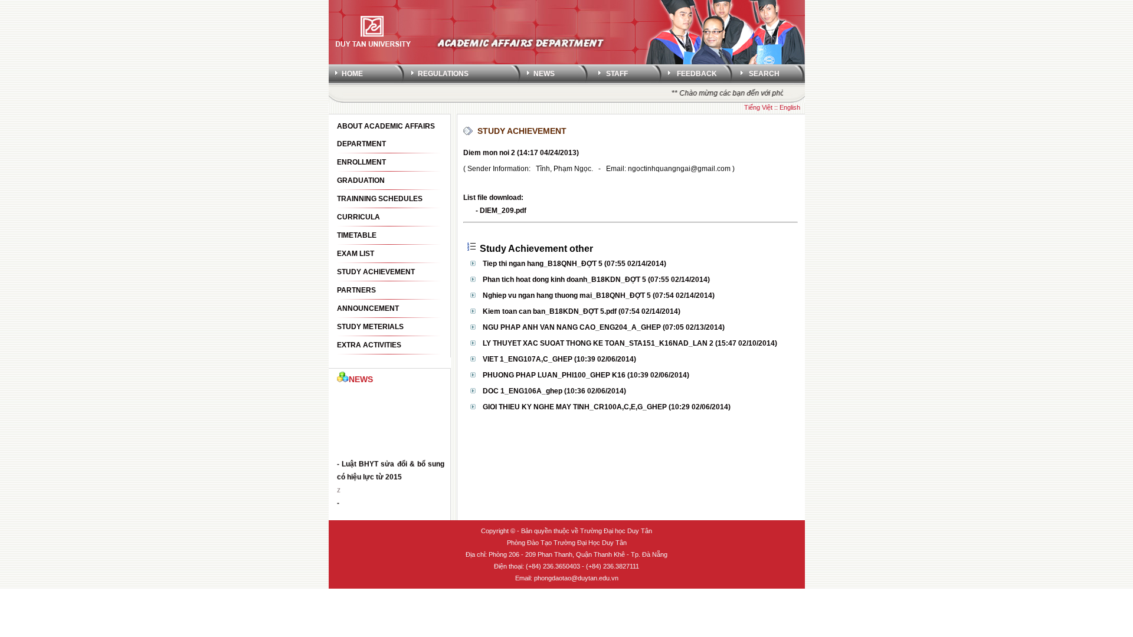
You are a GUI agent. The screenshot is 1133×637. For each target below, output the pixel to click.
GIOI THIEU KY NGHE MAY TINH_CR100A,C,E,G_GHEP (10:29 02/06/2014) (607, 407)
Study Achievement (376, 272)
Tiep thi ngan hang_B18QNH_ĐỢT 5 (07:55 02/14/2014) (574, 264)
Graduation (361, 180)
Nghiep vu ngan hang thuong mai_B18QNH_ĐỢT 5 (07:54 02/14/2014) (599, 295)
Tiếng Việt (758, 107)
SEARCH (764, 74)
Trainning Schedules (380, 199)
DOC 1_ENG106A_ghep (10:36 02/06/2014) (554, 391)
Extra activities (369, 345)
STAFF (617, 74)
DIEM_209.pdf (503, 210)
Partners (356, 290)
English (790, 107)
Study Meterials (370, 327)
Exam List (355, 253)
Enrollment (361, 162)
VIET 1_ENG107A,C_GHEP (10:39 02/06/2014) (559, 359)
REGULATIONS (443, 74)
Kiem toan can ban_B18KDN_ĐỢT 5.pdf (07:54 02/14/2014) (581, 311)
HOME (352, 74)
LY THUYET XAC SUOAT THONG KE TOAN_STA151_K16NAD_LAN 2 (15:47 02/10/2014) (630, 343)
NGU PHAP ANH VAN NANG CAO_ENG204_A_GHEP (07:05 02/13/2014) (604, 327)
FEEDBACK (697, 74)
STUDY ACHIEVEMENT (521, 131)
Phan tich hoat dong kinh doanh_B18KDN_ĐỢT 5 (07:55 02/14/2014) (596, 279)
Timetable (356, 235)
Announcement (368, 308)
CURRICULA (358, 217)
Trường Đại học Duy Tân (616, 530)
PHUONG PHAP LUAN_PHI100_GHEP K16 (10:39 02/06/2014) (586, 375)
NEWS (544, 74)
